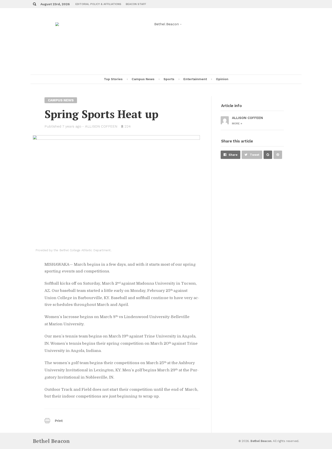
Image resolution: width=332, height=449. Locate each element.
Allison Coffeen (101, 126)
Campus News (143, 79)
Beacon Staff (136, 4)
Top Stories (113, 79)
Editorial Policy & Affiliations (98, 4)
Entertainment (195, 79)
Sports (169, 79)
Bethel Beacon (51, 440)
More (237, 123)
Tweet (254, 154)
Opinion (222, 79)
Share (233, 154)
